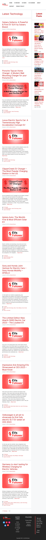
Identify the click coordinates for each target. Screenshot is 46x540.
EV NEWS (24, 2)
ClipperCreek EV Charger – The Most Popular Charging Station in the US (14, 171)
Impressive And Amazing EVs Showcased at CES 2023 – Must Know (15, 367)
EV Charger (6, 110)
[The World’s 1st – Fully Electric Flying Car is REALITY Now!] (39, 70)
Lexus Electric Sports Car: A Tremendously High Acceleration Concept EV (15, 122)
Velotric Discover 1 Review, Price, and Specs (38, 103)
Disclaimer (28, 522)
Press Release (19, 307)
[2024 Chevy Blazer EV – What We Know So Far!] (39, 25)
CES (4, 406)
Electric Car (6, 356)
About (17, 529)
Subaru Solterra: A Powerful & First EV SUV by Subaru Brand (15, 24)
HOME (10, 2)
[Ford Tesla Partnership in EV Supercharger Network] (39, 84)
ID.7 (4, 455)
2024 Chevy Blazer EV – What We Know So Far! (39, 31)
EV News (5, 306)
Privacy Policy (20, 6)
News (20, 208)
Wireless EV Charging (9, 503)
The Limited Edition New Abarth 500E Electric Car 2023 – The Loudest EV (13, 320)
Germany (18, 502)
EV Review (17, 524)
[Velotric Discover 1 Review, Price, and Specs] (39, 98)
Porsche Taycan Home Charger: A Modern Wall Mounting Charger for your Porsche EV (14, 74)
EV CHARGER (32, 2)
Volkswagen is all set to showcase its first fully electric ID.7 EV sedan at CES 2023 (13, 418)
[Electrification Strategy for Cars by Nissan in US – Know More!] (39, 56)
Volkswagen (20, 455)
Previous (4, 511)
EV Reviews (6, 60)
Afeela (5, 307)
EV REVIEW (17, 2)
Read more (18, 107)
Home (17, 522)
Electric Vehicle (10, 502)
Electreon (5, 502)
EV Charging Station (7, 111)
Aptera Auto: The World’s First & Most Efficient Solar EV (14, 219)
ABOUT (38, 2)
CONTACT (11, 6)
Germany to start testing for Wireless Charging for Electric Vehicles (15, 466)
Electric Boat (13, 406)
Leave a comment (7, 63)
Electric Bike (8, 406)
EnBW (15, 502)
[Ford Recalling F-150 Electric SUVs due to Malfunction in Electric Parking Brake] (39, 38)
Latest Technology (15, 111)
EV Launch (6, 159)
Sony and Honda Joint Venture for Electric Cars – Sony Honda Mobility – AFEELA (14, 269)
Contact (17, 531)
